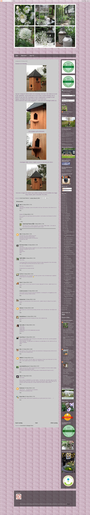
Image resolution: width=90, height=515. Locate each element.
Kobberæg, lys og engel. (68, 271)
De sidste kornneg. (67, 300)
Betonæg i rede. (67, 249)
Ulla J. (21, 349)
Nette (21, 375)
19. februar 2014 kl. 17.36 (39, 223)
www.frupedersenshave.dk (67, 144)
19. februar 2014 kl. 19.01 (31, 316)
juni (65, 223)
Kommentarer (66, 190)
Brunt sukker (22, 324)
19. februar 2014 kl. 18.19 (28, 273)
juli (65, 222)
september (66, 218)
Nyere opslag (18, 423)
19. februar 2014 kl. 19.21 (30, 324)
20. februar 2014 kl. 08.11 (27, 375)
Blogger (68, 504)
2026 (64, 195)
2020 (64, 202)
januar (65, 305)
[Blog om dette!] (44, 198)
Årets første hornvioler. (68, 286)
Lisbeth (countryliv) (23, 290)
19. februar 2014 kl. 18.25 (33, 290)
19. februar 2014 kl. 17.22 (27, 204)
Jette (20, 233)
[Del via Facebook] (47, 198)
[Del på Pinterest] (48, 198)
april (65, 227)
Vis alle (74, 385)
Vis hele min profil (65, 113)
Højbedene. (66, 256)
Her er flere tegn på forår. (68, 284)
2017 (64, 207)
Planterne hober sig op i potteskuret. (68, 247)
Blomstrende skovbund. (68, 237)
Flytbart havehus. (67, 301)
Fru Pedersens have (67, 361)
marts (65, 228)
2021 (64, 200)
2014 (64, 212)
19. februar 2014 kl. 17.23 (28, 214)
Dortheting (65, 375)
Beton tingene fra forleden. (69, 265)
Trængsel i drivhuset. (68, 260)
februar (65, 230)
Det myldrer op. (67, 270)
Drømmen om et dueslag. (69, 252)
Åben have (24, 55)
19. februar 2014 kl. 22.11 (28, 357)
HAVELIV (21, 357)
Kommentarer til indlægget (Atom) (26, 425)
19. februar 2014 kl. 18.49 (28, 307)
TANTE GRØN (22, 258)
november (66, 215)
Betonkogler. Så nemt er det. (69, 277)
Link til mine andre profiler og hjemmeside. (71, 364)
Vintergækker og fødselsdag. (67, 283)
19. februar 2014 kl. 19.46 (27, 349)
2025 (64, 197)
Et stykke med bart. (67, 276)
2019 (64, 203)
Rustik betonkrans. (67, 242)
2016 (64, 208)
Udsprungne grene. (67, 258)
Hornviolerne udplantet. (68, 241)
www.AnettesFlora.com (24, 366)
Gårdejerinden (22, 299)
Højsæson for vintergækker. (69, 266)
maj (65, 225)
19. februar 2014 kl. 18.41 (30, 299)
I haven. (65, 233)
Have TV (32, 55)
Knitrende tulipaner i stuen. (69, 294)
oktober (65, 217)
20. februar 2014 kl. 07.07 (34, 366)
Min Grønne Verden (23, 244)
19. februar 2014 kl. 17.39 (33, 244)
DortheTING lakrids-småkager (68, 376)
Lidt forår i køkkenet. (68, 289)
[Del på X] (45, 198)
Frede (21, 282)
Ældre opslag (54, 423)
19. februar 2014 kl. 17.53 (30, 258)
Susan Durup (22, 337)
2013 (64, 307)
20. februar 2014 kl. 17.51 (30, 396)
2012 (64, 309)
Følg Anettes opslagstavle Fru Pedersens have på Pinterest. (67, 170)
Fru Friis (21, 273)
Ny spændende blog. (68, 268)
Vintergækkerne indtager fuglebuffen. (68, 274)
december (66, 213)
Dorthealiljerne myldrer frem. (69, 231)
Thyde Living (66, 349)
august (65, 220)
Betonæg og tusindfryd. (68, 239)
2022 (64, 198)
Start (17, 55)
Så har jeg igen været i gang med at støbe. (69, 292)
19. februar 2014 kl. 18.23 (27, 282)
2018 (64, 205)
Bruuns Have (22, 396)
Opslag (64, 188)
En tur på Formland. (67, 303)
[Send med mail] (43, 198)
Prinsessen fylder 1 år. (68, 263)
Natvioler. (65, 288)
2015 (64, 210)
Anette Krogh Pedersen (27, 223)
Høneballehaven (23, 316)
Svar (20, 210)
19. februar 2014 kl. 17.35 (27, 233)
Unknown (21, 307)
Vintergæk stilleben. (68, 261)
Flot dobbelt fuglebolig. (68, 250)
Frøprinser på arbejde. (68, 298)
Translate (71, 102)
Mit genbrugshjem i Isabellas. (67, 280)
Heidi (21, 204)
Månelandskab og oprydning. (69, 244)
